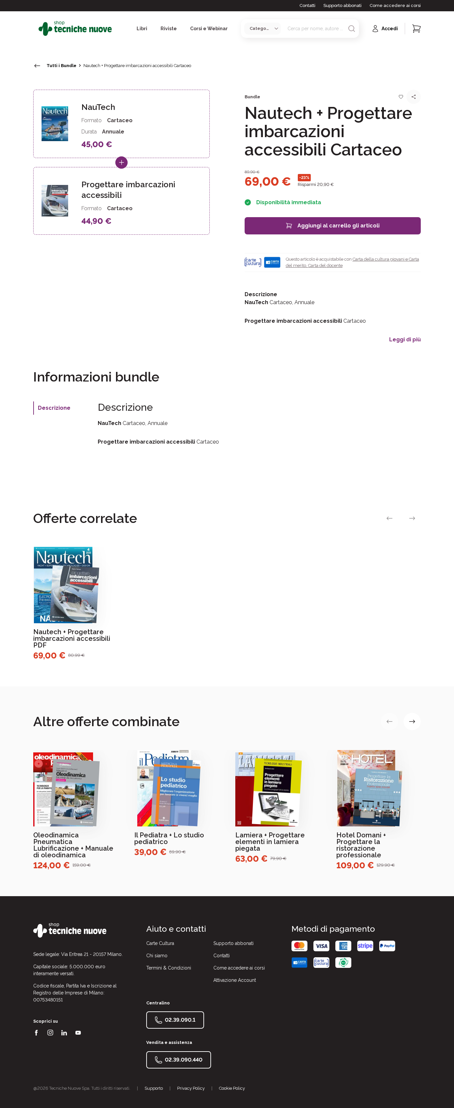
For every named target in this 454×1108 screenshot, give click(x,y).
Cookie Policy (232, 1088)
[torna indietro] (37, 66)
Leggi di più (405, 339)
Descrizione (54, 408)
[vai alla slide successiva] (412, 518)
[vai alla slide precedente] (389, 518)
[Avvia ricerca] (352, 29)
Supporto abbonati (342, 5)
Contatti (307, 5)
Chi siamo (157, 955)
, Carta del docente (324, 265)
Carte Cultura (160, 943)
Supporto (154, 1088)
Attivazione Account (234, 980)
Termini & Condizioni (168, 968)
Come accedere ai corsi (395, 5)
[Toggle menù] (36, 28)
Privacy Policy (191, 1088)
